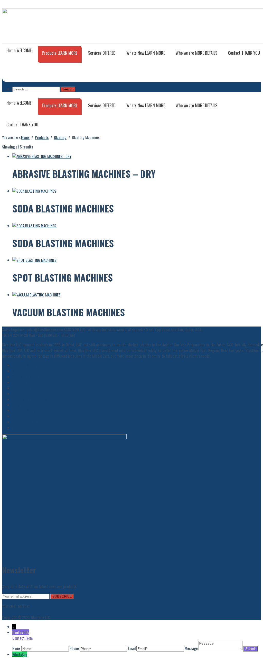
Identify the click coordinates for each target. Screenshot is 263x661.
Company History (24, 376)
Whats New (145, 53)
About (16, 371)
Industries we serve (26, 422)
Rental (17, 393)
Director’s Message (26, 388)
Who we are (196, 53)
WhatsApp (19, 654)
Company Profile (24, 365)
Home (18, 50)
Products (59, 53)
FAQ (14, 427)
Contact (22, 125)
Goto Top (9, 611)
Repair (17, 405)
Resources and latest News (32, 399)
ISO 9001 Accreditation (30, 410)
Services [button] (102, 53)
